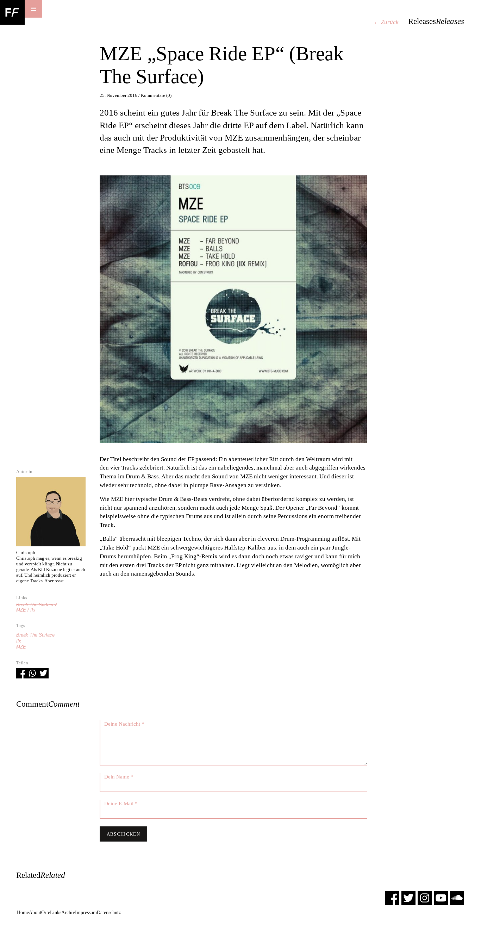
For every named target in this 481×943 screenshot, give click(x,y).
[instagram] (425, 897)
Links (55, 912)
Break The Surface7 (36, 604)
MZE (21, 647)
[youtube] (441, 897)
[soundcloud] (457, 897)
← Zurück (386, 22)
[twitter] (408, 897)
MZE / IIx (26, 610)
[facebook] (392, 897)
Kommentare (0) (156, 95)
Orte (45, 912)
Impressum (86, 912)
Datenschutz (109, 912)
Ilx (18, 641)
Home (23, 912)
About (35, 912)
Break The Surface (35, 635)
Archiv (68, 912)
